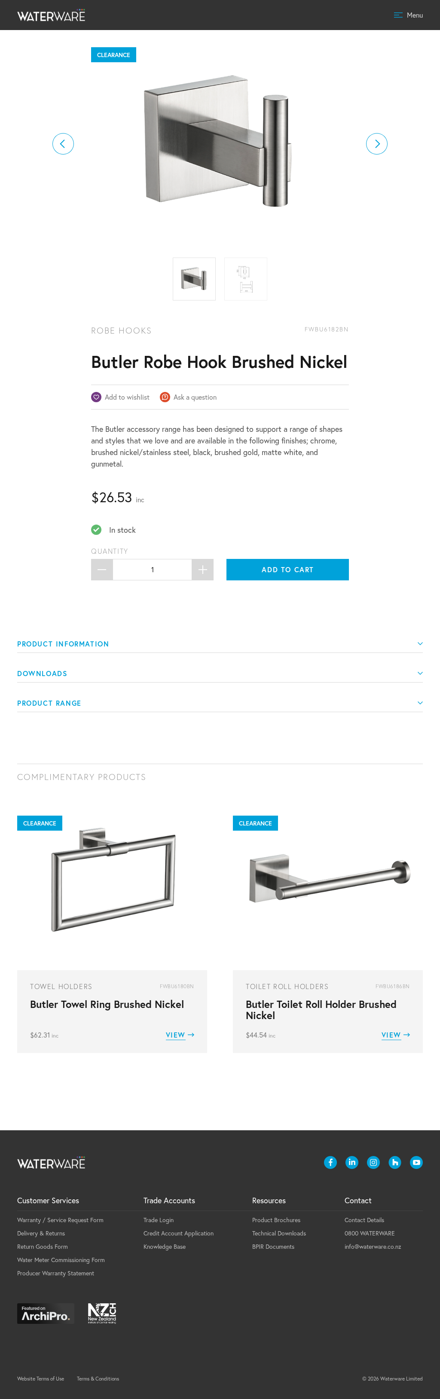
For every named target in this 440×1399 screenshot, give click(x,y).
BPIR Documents (273, 1246)
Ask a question (195, 396)
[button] (63, 144)
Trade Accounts (169, 1200)
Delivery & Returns (41, 1233)
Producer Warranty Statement (55, 1273)
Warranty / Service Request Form (60, 1220)
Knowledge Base (165, 1246)
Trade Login (159, 1220)
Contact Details (364, 1220)
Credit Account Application (179, 1233)
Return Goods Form (42, 1246)
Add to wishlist (127, 396)
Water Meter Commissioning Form (61, 1260)
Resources (269, 1200)
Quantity (109, 551)
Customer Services (48, 1200)
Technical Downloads (279, 1233)
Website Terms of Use (40, 1378)
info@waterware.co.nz (373, 1246)
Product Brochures (276, 1220)
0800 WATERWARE (370, 1233)
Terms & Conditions (98, 1378)
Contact (358, 1200)
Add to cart (288, 569)
